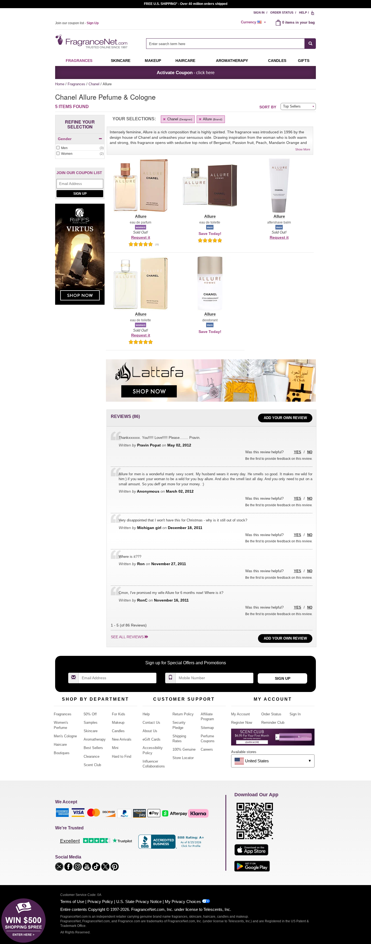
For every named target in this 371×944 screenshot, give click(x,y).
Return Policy (183, 714)
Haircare (185, 60)
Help (303, 12)
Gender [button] (64, 139)
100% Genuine (184, 749)
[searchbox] (225, 43)
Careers (207, 749)
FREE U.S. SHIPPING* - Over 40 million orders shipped (185, 4)
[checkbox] (79, 148)
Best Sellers (93, 748)
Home (59, 84)
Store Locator (183, 758)
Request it (140, 237)
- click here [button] (186, 72)
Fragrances (79, 60)
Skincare (120, 60)
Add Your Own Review (285, 418)
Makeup (153, 60)
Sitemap (207, 728)
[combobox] (231, 43)
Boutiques (62, 753)
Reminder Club (272, 722)
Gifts (303, 60)
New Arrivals (121, 739)
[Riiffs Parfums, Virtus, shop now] (80, 257)
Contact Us (151, 722)
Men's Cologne (65, 736)
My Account (240, 714)
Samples (91, 722)
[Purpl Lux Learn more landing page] (273, 739)
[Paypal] (124, 813)
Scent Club (92, 765)
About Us (150, 731)
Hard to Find (121, 756)
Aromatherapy (95, 739)
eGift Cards (152, 739)
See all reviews (127, 637)
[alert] (254, 22)
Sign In (259, 12)
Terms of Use (72, 901)
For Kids (118, 714)
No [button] (309, 452)
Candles (118, 731)
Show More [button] (302, 149)
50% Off (90, 714)
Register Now (241, 722)
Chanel (94, 84)
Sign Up (80, 194)
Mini (115, 748)
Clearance (91, 756)
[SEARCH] (310, 43)
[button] (140, 188)
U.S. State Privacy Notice (139, 901)
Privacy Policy (100, 901)
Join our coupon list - (77, 23)
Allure (212, 119)
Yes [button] (297, 452)
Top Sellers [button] (292, 106)
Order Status (281, 12)
